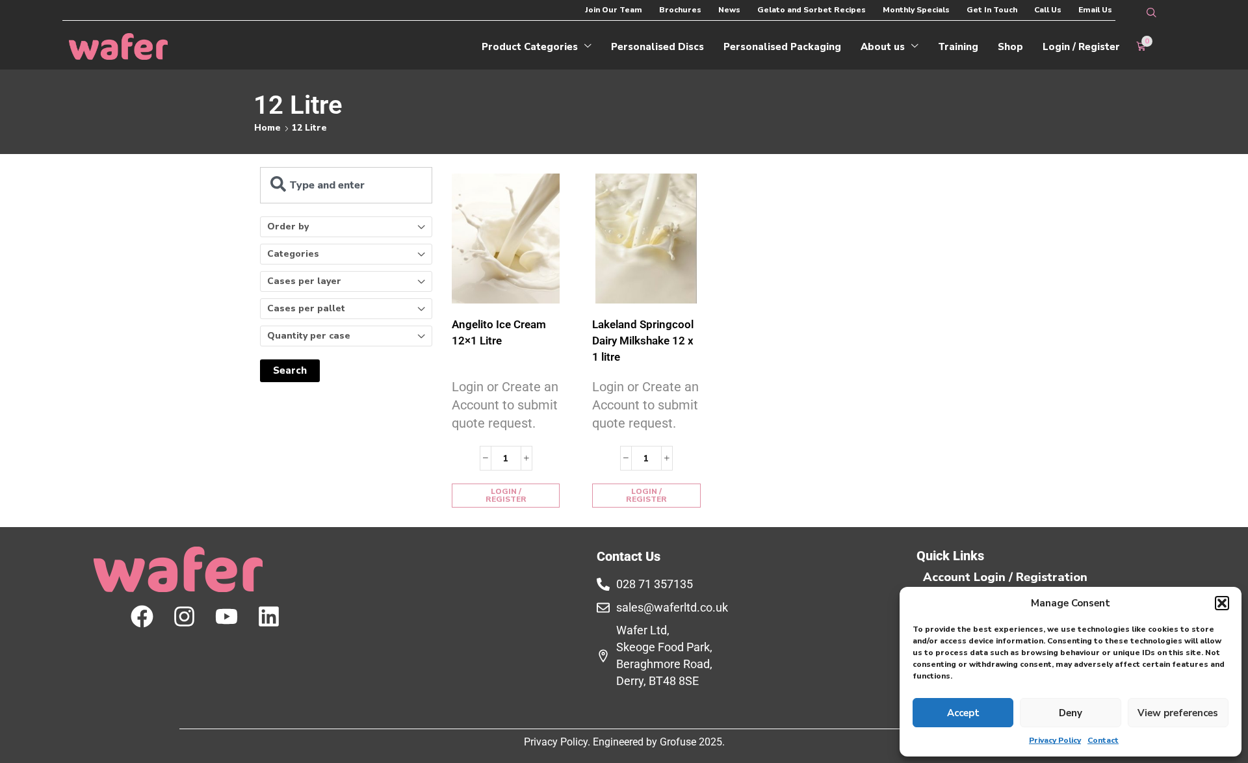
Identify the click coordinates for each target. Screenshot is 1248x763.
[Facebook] (142, 616)
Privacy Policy (1055, 740)
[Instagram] (184, 616)
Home (267, 128)
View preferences (1178, 712)
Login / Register (506, 495)
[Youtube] (226, 616)
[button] (1222, 603)
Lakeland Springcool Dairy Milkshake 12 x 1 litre (643, 340)
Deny (1070, 712)
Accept (963, 712)
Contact (1103, 740)
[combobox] (346, 185)
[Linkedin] (268, 616)
